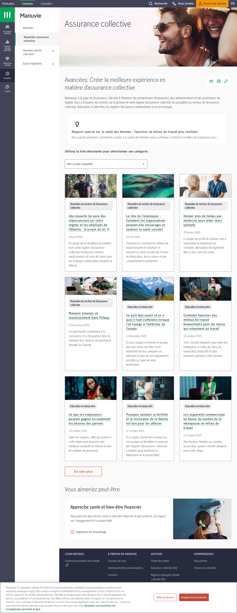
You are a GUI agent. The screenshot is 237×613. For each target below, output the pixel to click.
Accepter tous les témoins (194, 597)
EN (233, 3)
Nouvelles (28, 28)
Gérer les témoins (165, 597)
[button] (158, 3)
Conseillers (46, 3)
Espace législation (32, 63)
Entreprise (27, 3)
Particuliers (8, 3)
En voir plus (83, 471)
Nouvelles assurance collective (36, 39)
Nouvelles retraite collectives (32, 52)
